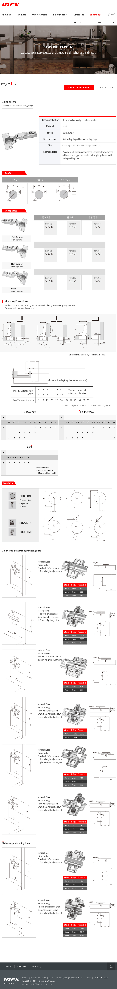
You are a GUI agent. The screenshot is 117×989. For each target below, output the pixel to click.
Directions (79, 14)
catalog (97, 14)
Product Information (79, 87)
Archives (35, 966)
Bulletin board (60, 14)
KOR (111, 15)
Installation (106, 87)
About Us (8, 966)
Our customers (39, 14)
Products (21, 14)
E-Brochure (21, 966)
